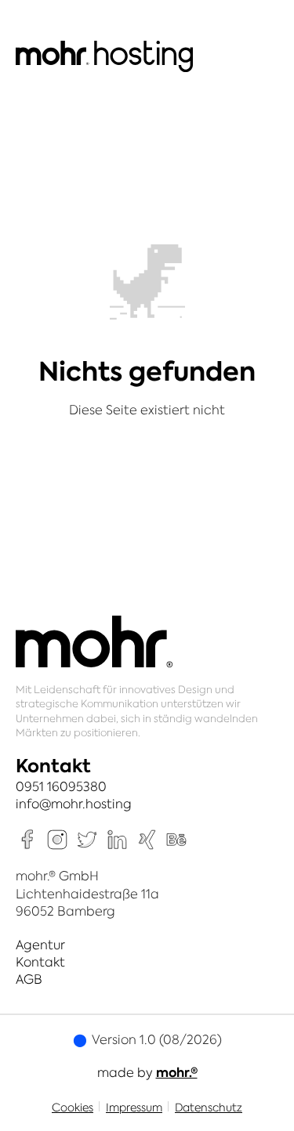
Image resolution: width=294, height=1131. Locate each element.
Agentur (40, 944)
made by (147, 1072)
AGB (29, 979)
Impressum (134, 1107)
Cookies (72, 1107)
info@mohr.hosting (74, 803)
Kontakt (40, 962)
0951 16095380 (61, 786)
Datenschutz (208, 1107)
